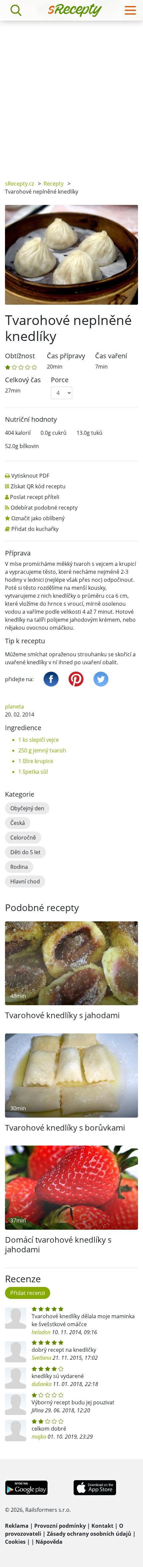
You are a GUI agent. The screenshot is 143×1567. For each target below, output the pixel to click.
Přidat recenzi (27, 1293)
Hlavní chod (25, 881)
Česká (17, 823)
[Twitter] (100, 679)
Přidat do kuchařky (35, 529)
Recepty (54, 183)
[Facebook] (51, 679)
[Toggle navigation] (130, 10)
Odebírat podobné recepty (44, 507)
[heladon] (15, 1318)
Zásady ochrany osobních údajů (89, 1533)
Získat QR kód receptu (38, 486)
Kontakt (102, 1525)
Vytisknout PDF (30, 475)
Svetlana (41, 1357)
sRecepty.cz (19, 183)
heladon (41, 1332)
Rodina (19, 866)
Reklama (17, 1525)
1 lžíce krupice (35, 761)
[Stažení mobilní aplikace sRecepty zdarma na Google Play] (26, 1487)
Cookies (15, 1541)
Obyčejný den (27, 808)
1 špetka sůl (33, 771)
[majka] (15, 1430)
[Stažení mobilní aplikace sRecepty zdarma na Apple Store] (94, 1487)
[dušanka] (15, 1378)
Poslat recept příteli (34, 497)
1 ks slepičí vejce (38, 739)
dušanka (42, 1384)
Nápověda (49, 1541)
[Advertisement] (71, 95)
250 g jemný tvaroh (42, 750)
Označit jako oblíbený (38, 518)
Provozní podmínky (60, 1525)
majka (39, 1436)
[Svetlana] (15, 1351)
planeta (14, 706)
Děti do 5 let (25, 852)
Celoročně (23, 837)
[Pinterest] (76, 679)
